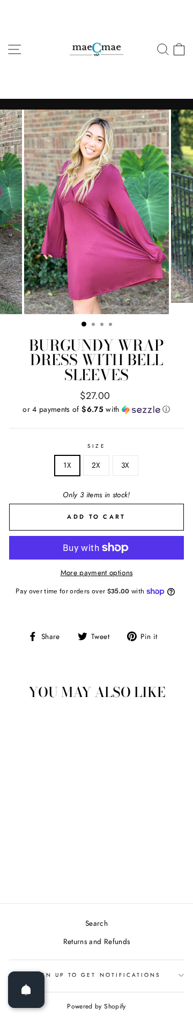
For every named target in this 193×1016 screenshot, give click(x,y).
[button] (96, 409)
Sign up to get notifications (96, 975)
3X (125, 465)
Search (96, 923)
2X (96, 465)
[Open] (26, 989)
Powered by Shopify (96, 1006)
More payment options (97, 572)
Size (96, 446)
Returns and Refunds (96, 941)
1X (67, 465)
